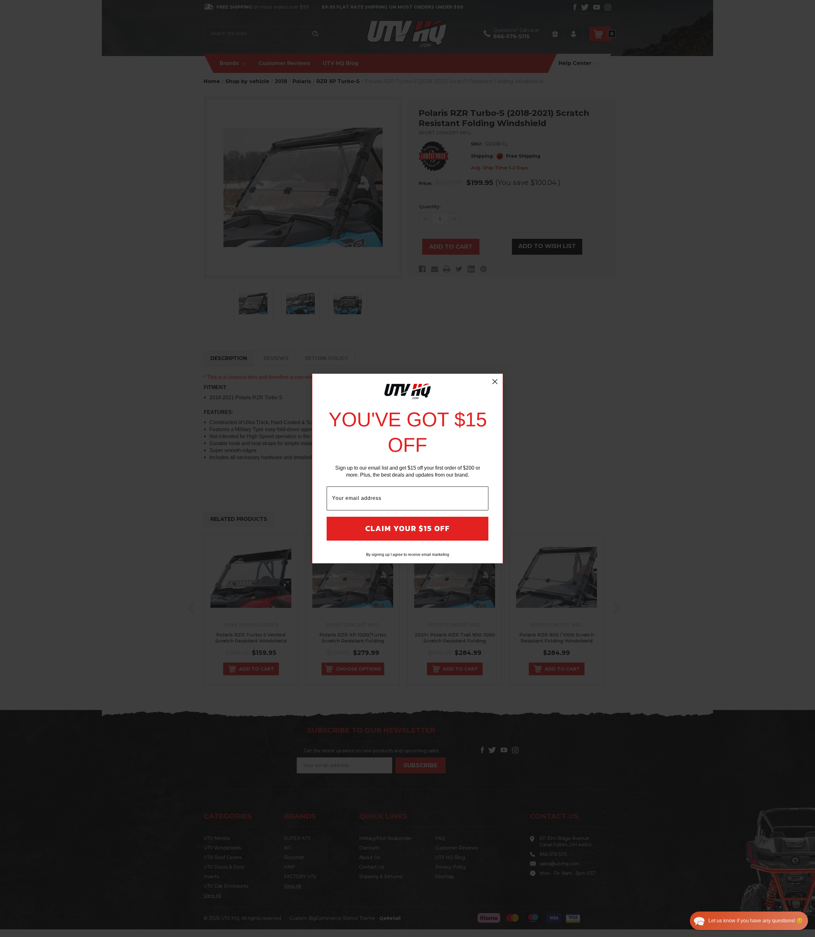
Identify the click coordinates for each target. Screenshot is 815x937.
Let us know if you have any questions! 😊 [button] (755, 920)
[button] (749, 921)
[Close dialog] (494, 381)
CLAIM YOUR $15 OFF (407, 528)
